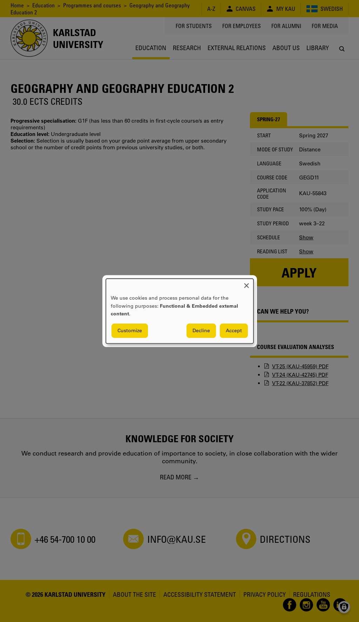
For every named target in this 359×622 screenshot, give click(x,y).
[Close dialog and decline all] (246, 283)
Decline (201, 330)
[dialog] (179, 311)
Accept (234, 330)
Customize (129, 330)
